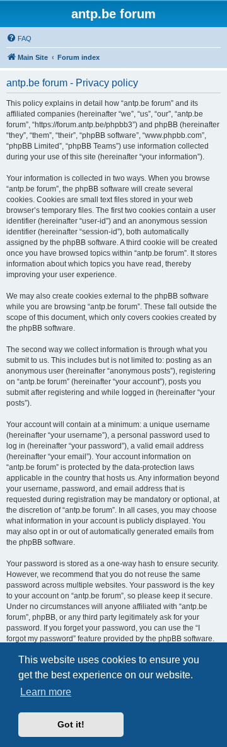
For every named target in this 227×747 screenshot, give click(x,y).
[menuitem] (19, 38)
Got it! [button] (70, 724)
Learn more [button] (45, 692)
